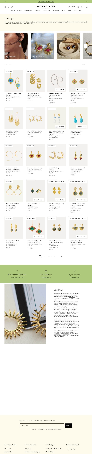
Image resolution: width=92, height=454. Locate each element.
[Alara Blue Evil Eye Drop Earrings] (13, 81)
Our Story (7, 448)
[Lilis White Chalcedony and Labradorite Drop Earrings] (78, 191)
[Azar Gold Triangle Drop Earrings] (56, 191)
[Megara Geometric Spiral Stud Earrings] (35, 81)
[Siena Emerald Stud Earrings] (35, 191)
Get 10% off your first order (46, 1)
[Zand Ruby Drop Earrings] (35, 155)
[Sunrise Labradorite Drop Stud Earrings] (78, 228)
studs (71, 293)
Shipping (28, 448)
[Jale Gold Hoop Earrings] (35, 118)
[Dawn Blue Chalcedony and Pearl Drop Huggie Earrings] (56, 118)
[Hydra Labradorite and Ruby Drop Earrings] (78, 155)
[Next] (87, 1)
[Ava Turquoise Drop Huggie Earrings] (78, 118)
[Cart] (86, 6)
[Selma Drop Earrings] (13, 118)
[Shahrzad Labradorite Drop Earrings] (13, 228)
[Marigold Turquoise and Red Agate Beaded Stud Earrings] (78, 81)
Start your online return (53, 448)
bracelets (66, 333)
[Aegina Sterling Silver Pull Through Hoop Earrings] (56, 81)
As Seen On (8, 452)
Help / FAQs (50, 452)
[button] (20, 11)
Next (86, 46)
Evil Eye (64, 321)
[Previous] (5, 1)
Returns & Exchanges (32, 452)
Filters (8, 64)
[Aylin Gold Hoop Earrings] (56, 155)
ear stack (72, 296)
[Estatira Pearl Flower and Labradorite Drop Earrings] (56, 228)
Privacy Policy (58, 429)
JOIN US (68, 425)
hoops (56, 295)
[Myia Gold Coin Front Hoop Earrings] (13, 191)
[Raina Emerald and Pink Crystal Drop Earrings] (35, 228)
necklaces (57, 333)
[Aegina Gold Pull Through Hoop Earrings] (13, 155)
